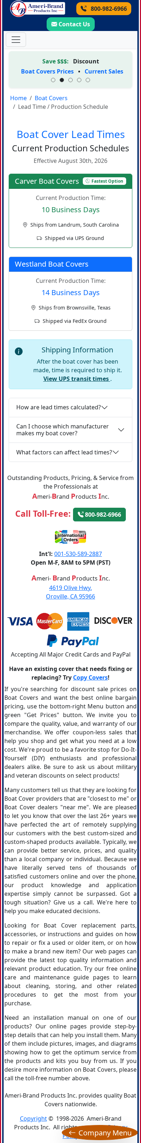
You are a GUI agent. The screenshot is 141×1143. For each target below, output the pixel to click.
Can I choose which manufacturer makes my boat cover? (62, 429)
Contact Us (74, 24)
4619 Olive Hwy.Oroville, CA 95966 (70, 592)
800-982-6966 (108, 9)
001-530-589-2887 (78, 554)
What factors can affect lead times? (64, 452)
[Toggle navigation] (16, 39)
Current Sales (104, 71)
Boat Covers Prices (47, 71)
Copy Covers (90, 677)
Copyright (33, 1118)
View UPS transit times (76, 379)
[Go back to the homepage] (37, 8)
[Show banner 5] (88, 80)
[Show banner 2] (62, 80)
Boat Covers (51, 98)
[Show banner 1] (53, 80)
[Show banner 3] (70, 80)
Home (18, 98)
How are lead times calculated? (58, 407)
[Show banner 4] (79, 80)
